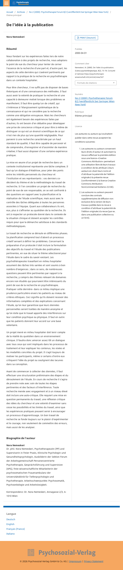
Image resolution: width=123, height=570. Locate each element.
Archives (21, 12)
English (10, 524)
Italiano (10, 533)
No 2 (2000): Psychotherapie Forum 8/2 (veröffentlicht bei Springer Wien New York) (68, 12)
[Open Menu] (6, 3)
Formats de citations (87, 82)
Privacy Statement (93, 561)
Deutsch (10, 519)
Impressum (75, 561)
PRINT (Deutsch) (87, 37)
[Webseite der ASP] (61, 553)
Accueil (9, 12)
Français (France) (15, 528)
